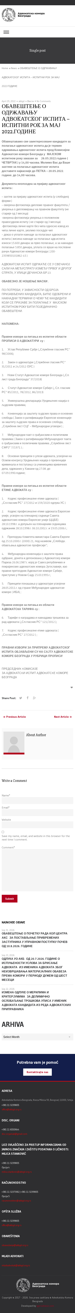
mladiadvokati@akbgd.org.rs (16, 1265)
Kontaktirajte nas (37, 1072)
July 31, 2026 (8, 930)
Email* (6, 807)
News (14, 68)
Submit (9, 898)
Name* (6, 795)
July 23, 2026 (8, 955)
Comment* (8, 847)
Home (5, 68)
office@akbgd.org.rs (11, 1109)
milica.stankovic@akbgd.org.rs (17, 1171)
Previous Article (16, 716)
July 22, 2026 (8, 989)
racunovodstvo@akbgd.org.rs (16, 1200)
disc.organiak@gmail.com (14, 1133)
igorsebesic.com (45, 1305)
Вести (30, 101)
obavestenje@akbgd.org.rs (15, 1245)
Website (6, 819)
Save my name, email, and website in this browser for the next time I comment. (36, 837)
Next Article (61, 716)
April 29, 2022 (9, 101)
